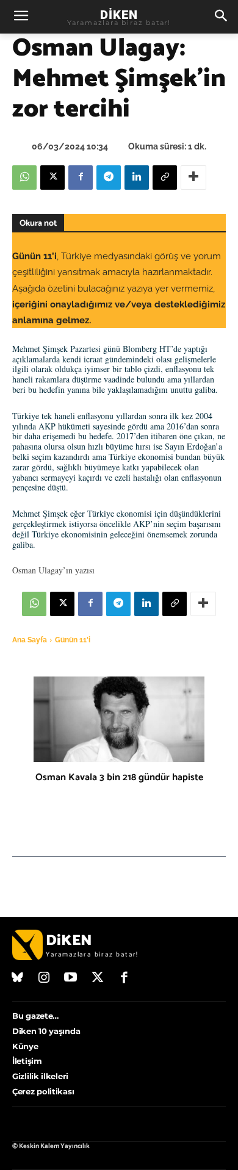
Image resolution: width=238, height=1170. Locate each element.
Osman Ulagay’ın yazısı (53, 570)
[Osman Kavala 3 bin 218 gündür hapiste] (119, 719)
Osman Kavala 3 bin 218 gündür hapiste (119, 777)
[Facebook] (80, 177)
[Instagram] (44, 978)
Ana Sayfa (29, 640)
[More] (193, 177)
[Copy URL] (165, 177)
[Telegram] (108, 177)
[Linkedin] (136, 177)
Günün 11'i (72, 640)
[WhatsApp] (24, 177)
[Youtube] (70, 978)
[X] (52, 177)
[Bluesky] (17, 978)
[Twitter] (97, 978)
